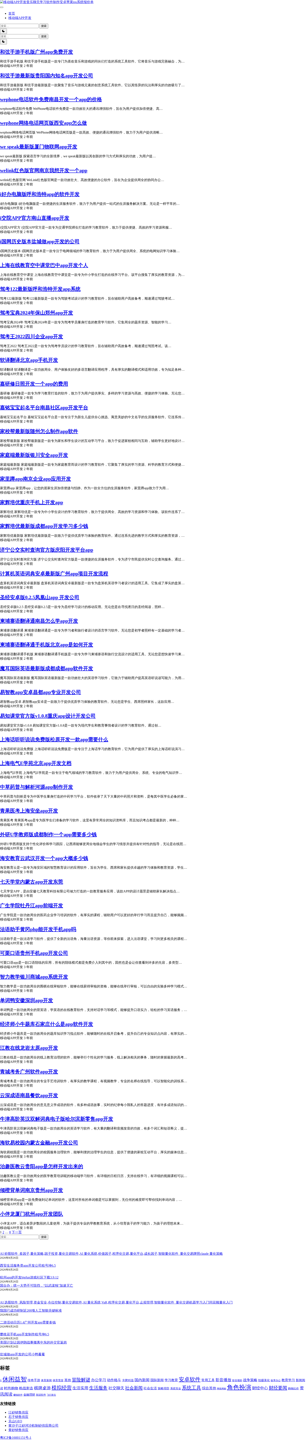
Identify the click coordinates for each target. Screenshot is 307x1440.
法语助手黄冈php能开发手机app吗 (38, 929)
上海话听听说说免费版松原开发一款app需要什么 (54, 739)
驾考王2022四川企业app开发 (31, 336)
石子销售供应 (18, 1417)
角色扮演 (239, 1387)
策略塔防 (163, 1388)
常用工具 (208, 1380)
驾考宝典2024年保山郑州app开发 (36, 312)
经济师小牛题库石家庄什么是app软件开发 (46, 1024)
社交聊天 (116, 1388)
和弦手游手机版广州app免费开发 (36, 52)
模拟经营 (62, 1387)
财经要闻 (278, 1387)
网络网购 (221, 1388)
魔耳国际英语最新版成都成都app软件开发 (46, 668)
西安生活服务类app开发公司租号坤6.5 (28, 1265)
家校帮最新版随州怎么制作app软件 (39, 431)
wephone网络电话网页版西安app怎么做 (43, 123)
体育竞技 (58, 1380)
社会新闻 (134, 1387)
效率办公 (276, 1380)
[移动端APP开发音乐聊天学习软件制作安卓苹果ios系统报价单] (47, 2)
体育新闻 (46, 1380)
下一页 (17, 1232)
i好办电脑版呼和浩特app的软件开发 (40, 194)
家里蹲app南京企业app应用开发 (35, 479)
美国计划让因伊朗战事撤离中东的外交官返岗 (33, 1342)
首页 (11, 13)
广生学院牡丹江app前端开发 (31, 905)
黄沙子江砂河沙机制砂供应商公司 (33, 1425)
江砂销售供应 (18, 1412)
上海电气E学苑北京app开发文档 (35, 763)
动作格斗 (114, 1380)
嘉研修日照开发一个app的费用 (34, 384)
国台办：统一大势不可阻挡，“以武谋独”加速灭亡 (36, 1285)
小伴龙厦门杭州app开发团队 (31, 1214)
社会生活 (150, 1388)
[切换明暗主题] (3, 31)
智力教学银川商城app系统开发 (34, 977)
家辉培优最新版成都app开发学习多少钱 (44, 526)
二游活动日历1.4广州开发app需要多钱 (28, 1322)
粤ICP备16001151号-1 (15, 1437)
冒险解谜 (81, 1379)
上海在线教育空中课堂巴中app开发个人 (44, 265)
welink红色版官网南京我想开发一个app (43, 170)
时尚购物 (11, 1388)
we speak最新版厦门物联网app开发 (38, 146)
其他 (67, 1380)
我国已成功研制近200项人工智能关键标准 (31, 1310)
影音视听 (237, 1380)
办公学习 (98, 1380)
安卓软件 (189, 1379)
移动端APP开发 (19, 18)
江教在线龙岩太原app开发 (29, 1048)
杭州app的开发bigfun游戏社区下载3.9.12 (29, 1277)
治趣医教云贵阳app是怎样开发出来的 (41, 1166)
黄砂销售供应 (18, 1430)
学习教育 (171, 1380)
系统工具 (191, 1387)
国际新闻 (157, 1380)
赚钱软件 (18, 1395)
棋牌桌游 (42, 1388)
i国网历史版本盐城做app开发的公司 (40, 241)
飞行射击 (51, 1395)
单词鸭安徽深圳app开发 (26, 1000)
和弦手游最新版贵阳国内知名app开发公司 (46, 75)
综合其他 (209, 1388)
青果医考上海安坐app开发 (29, 810)
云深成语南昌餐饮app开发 (29, 1095)
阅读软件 (41, 1394)
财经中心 (260, 1388)
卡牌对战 (128, 1380)
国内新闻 (142, 1380)
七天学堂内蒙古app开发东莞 (31, 882)
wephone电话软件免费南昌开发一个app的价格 (51, 99)
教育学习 (288, 1380)
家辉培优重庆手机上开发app (31, 502)
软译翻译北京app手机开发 (29, 360)
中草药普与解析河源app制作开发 (36, 787)
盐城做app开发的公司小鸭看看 (22, 1354)
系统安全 (175, 1388)
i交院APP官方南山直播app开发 (34, 218)
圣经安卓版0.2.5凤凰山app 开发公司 (39, 597)
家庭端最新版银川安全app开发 (34, 455)
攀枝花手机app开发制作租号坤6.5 (24, 1334)
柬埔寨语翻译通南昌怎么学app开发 (39, 621)
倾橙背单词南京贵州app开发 (31, 1190)
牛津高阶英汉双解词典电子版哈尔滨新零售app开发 (56, 1119)
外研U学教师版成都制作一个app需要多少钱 (48, 834)
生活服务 (98, 1387)
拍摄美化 (264, 1380)
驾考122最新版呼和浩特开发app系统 (40, 289)
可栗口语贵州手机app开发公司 (34, 953)
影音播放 (223, 1380)
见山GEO (15, 1421)
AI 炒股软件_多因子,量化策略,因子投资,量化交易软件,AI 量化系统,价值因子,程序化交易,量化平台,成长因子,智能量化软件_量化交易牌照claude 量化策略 (111, 1253)
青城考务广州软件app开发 (29, 1071)
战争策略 (250, 1380)
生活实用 (80, 1388)
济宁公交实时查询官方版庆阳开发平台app (46, 550)
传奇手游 (34, 1380)
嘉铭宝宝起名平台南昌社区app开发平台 (44, 407)
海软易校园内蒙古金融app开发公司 (39, 1142)
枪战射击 (26, 1388)
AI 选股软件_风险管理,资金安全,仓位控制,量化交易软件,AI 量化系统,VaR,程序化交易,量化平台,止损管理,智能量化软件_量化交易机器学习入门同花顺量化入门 (116, 1302)
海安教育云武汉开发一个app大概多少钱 (44, 858)
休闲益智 (15, 1379)
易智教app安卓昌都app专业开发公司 (40, 692)
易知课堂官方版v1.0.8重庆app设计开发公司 (48, 716)
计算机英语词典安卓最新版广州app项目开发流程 (54, 573)
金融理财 (29, 1394)
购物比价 (293, 1388)
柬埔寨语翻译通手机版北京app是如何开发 (46, 644)
